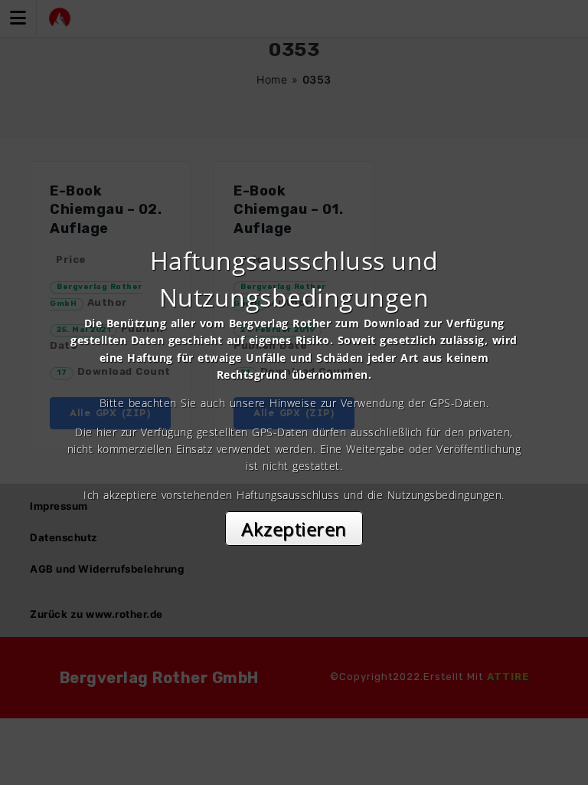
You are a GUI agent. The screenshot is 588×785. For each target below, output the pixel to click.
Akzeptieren (294, 528)
